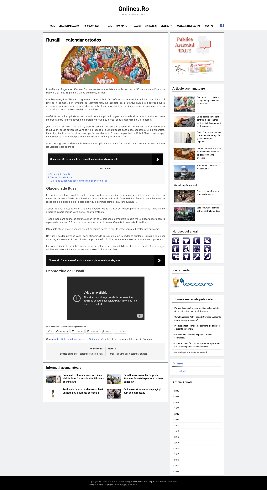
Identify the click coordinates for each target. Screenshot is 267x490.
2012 (176, 454)
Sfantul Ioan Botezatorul (185, 185)
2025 (176, 396)
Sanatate (121, 26)
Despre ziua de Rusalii (61, 177)
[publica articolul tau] (193, 55)
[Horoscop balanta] (196, 251)
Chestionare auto (69, 26)
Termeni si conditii (168, 481)
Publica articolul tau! (188, 26)
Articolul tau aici (95, 484)
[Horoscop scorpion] (207, 251)
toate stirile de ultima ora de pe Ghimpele (77, 339)
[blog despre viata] (193, 288)
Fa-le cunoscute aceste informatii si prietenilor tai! (79, 180)
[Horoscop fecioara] (186, 251)
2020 (176, 425)
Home (52, 26)
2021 (176, 419)
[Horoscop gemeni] (196, 243)
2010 (176, 465)
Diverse (165, 26)
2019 (176, 431)
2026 (176, 391)
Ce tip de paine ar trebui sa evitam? (190, 352)
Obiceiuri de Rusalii (59, 174)
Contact (210, 26)
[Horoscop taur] (186, 243)
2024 (176, 402)
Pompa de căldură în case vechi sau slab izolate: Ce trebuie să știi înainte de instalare (83, 378)
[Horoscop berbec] (175, 243)
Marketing (151, 26)
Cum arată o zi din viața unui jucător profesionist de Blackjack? (208, 100)
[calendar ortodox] (193, 74)
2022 (176, 414)
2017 (176, 443)
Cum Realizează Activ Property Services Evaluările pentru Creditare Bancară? (143, 378)
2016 (176, 448)
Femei (109, 26)
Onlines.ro (133, 8)
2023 (176, 408)
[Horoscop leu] (175, 251)
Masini (137, 26)
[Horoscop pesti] (207, 259)
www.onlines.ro (138, 481)
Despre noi (153, 481)
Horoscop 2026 (91, 26)
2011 (176, 460)
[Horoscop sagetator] (175, 259)
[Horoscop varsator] (196, 259)
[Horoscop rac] (207, 243)
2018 (176, 437)
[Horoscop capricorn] (186, 259)
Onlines (177, 363)
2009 (176, 471)
